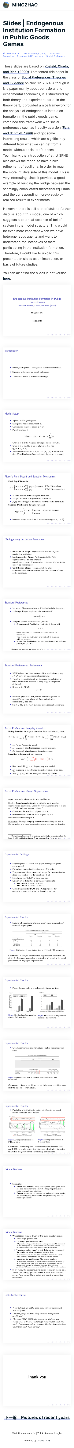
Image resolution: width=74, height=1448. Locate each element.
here (6, 278)
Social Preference (55, 56)
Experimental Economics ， (31, 56)
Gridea (40, 1440)
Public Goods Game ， (37, 53)
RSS (48, 1440)
